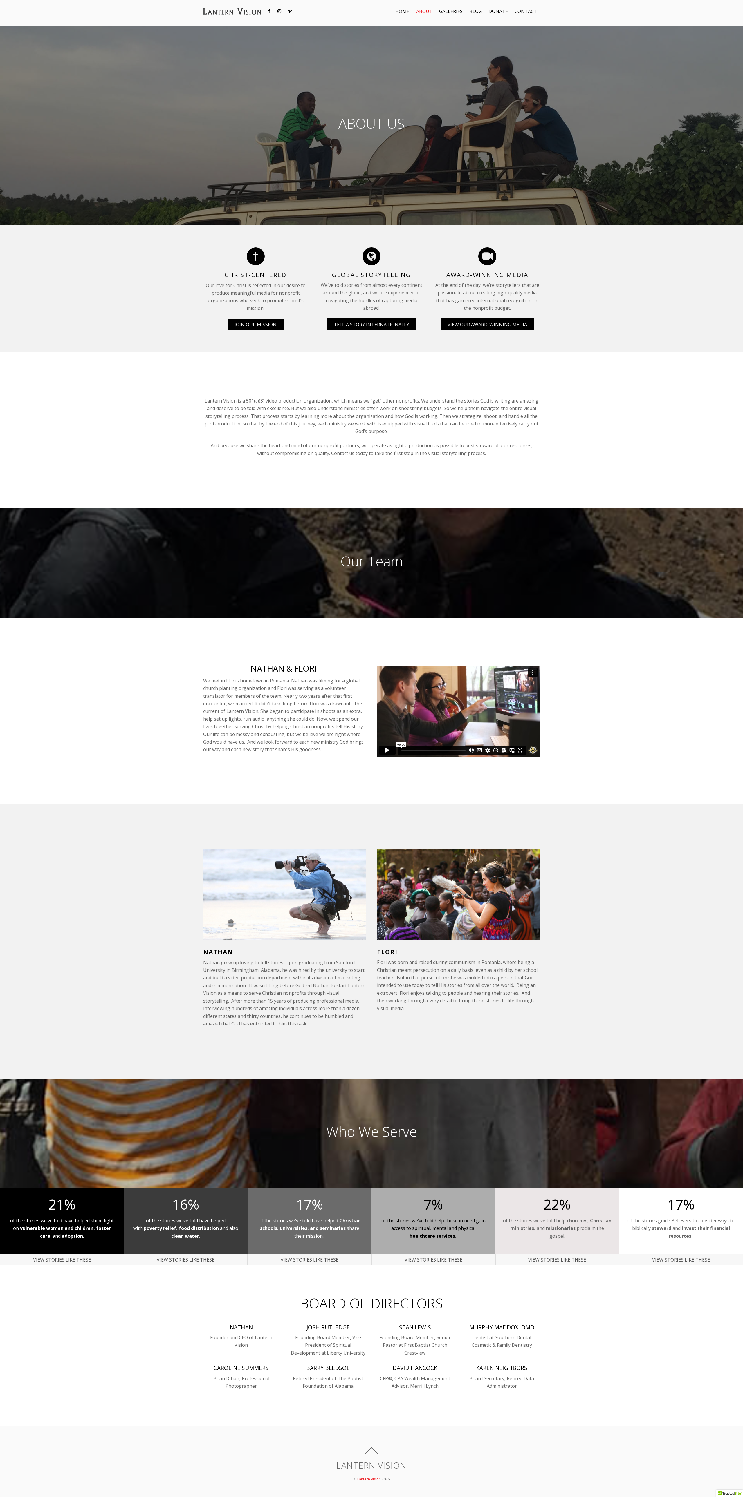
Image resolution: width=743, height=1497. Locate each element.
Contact (526, 11)
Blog (475, 11)
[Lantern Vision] (232, 11)
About (424, 11)
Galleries (451, 11)
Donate (498, 11)
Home (402, 11)
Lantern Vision (369, 1479)
